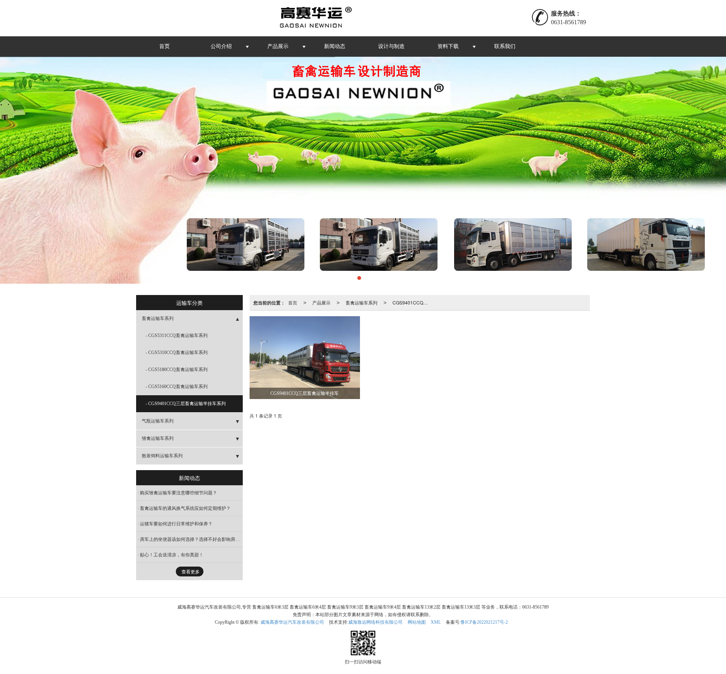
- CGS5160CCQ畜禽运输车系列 (177, 386)
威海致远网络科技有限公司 (375, 622)
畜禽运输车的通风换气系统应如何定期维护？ (185, 508)
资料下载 (448, 46)
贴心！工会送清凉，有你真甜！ (171, 555)
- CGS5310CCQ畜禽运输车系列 (177, 352)
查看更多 (191, 572)
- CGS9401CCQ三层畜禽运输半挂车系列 (186, 403)
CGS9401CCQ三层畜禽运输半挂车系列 (412, 302)
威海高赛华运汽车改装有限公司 (292, 622)
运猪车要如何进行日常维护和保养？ (176, 523)
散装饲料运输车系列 (162, 455)
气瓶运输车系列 (158, 421)
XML (436, 622)
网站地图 (417, 622)
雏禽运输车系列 (158, 438)
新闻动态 (334, 46)
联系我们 (504, 46)
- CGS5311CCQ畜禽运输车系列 (177, 335)
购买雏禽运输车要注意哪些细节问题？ (178, 492)
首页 (164, 46)
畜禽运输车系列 (361, 302)
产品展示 (278, 46)
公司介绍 (221, 46)
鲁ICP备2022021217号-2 (484, 622)
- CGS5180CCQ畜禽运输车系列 (177, 369)
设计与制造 (391, 46)
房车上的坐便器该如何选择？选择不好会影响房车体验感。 (191, 539)
